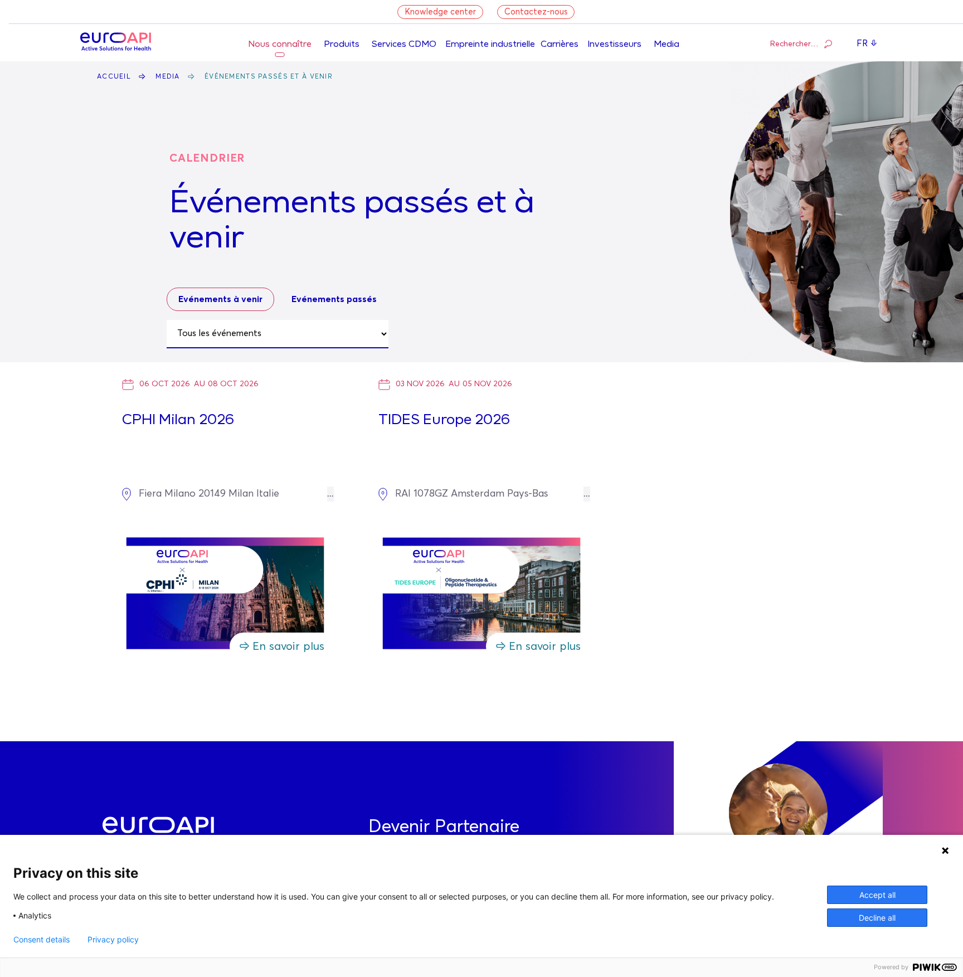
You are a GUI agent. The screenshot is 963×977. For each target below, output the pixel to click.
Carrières (559, 44)
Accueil (114, 77)
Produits (341, 44)
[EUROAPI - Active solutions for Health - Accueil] (115, 43)
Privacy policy (113, 939)
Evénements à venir (220, 299)
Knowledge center (440, 12)
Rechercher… (794, 44)
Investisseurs (614, 44)
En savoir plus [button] (288, 646)
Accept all (877, 895)
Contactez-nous (535, 12)
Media (666, 44)
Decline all (877, 917)
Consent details (41, 939)
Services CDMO (404, 44)
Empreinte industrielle (490, 44)
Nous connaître (280, 44)
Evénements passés (334, 299)
